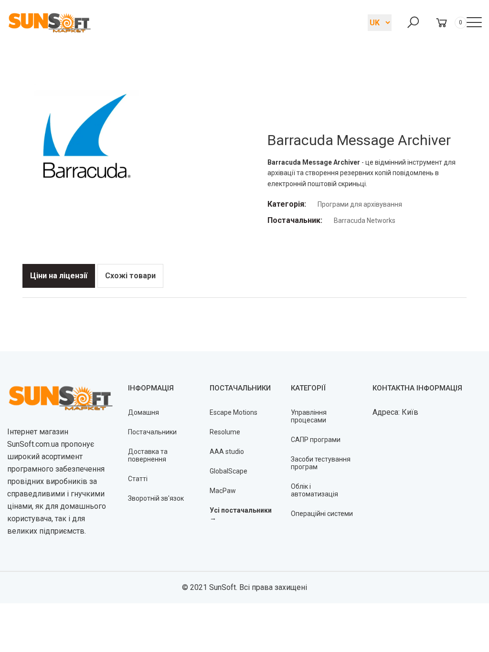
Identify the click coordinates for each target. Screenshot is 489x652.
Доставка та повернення (148, 455)
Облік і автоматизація (314, 490)
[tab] (58, 276)
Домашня (143, 412)
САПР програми (315, 439)
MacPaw (223, 490)
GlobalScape (228, 471)
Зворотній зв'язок (156, 498)
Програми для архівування (360, 204)
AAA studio (227, 451)
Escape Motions (233, 412)
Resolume (225, 432)
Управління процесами (309, 416)
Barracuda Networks (364, 220)
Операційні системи (322, 513)
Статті (138, 479)
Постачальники (152, 432)
